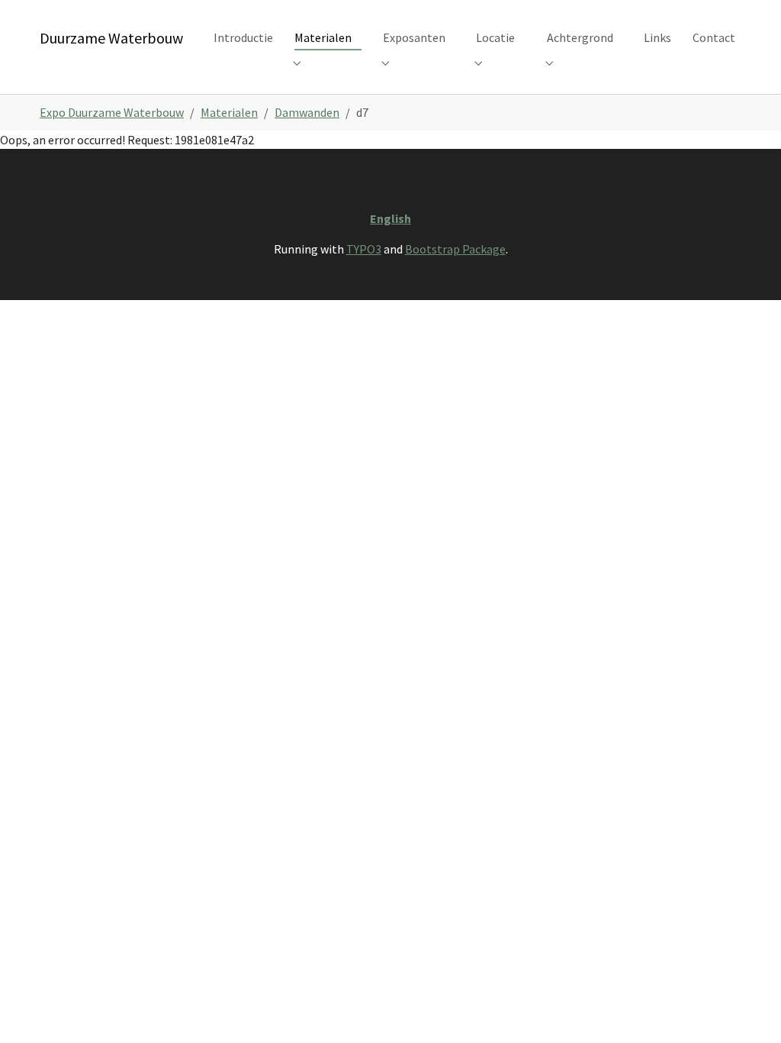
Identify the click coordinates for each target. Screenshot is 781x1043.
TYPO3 (363, 249)
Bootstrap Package (455, 249)
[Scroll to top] (747, 1009)
